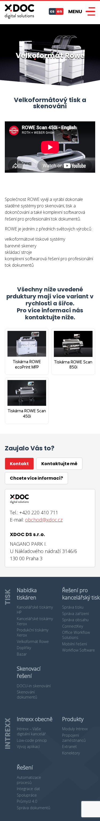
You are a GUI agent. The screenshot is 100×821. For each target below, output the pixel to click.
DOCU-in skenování (34, 685)
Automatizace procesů (29, 780)
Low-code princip (32, 740)
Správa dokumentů (33, 807)
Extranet (69, 746)
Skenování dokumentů (27, 694)
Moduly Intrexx (75, 728)
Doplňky (24, 647)
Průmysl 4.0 (27, 801)
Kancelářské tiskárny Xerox (35, 621)
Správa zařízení (75, 613)
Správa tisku (72, 607)
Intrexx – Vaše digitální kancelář (31, 731)
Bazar (22, 654)
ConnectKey (72, 626)
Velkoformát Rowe (33, 641)
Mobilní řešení (74, 643)
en (59, 11)
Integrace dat (28, 788)
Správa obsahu (75, 619)
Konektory (71, 752)
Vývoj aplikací (28, 746)
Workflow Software (78, 650)
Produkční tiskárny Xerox (33, 632)
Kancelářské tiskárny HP (35, 610)
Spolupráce (27, 795)
